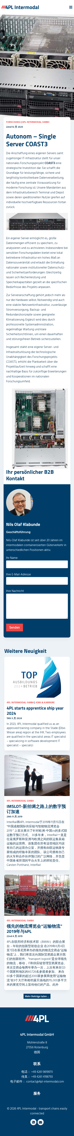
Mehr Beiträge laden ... (37, 996)
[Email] (41, 1122)
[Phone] (33, 1122)
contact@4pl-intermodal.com (45, 1081)
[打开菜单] (70, 7)
